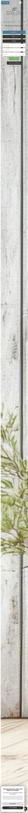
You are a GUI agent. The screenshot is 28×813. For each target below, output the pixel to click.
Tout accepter (13, 807)
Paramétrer (13, 803)
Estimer (14, 41)
